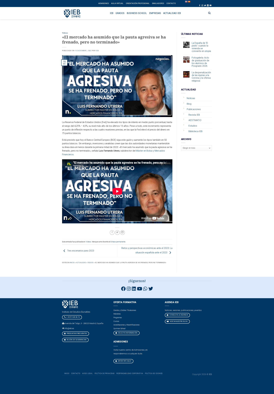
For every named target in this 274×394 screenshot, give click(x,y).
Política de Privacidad (105, 373)
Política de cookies (154, 373)
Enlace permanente (118, 242)
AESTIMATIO (195, 120)
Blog (189, 103)
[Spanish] (189, 2)
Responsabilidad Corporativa (129, 373)
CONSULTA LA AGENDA (178, 315)
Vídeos (65, 33)
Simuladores (158, 3)
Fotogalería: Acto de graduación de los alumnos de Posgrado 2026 (200, 61)
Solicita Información (127, 333)
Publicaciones (194, 109)
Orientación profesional (138, 3)
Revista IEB (194, 114)
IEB (97, 51)
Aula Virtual (117, 3)
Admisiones (103, 3)
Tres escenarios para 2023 (80, 250)
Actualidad (81, 263)
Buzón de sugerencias (76, 340)
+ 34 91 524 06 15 (73, 317)
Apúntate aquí (124, 361)
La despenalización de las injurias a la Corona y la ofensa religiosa (201, 76)
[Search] (209, 13)
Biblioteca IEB (196, 131)
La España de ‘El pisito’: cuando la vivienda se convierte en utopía (201, 47)
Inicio (72, 263)
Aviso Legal (87, 373)
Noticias (191, 98)
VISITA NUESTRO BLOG (178, 321)
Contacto (171, 3)
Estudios (193, 125)
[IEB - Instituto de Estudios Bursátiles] (72, 13)
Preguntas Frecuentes (76, 333)
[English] (186, 2)
